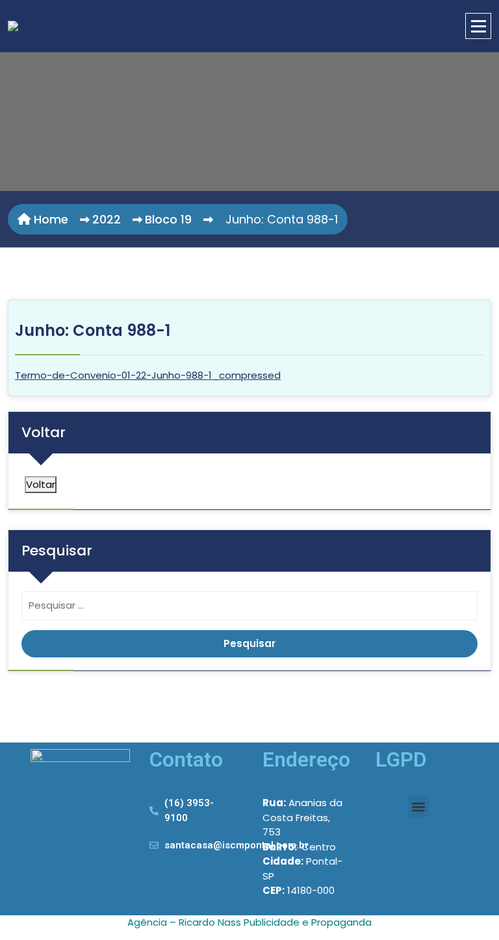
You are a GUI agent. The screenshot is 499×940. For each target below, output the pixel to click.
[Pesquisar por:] (249, 609)
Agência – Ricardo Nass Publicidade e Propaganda (249, 922)
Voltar (40, 484)
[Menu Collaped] (478, 26)
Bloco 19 (168, 219)
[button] (418, 806)
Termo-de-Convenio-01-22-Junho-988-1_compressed (148, 375)
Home (49, 219)
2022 (106, 219)
